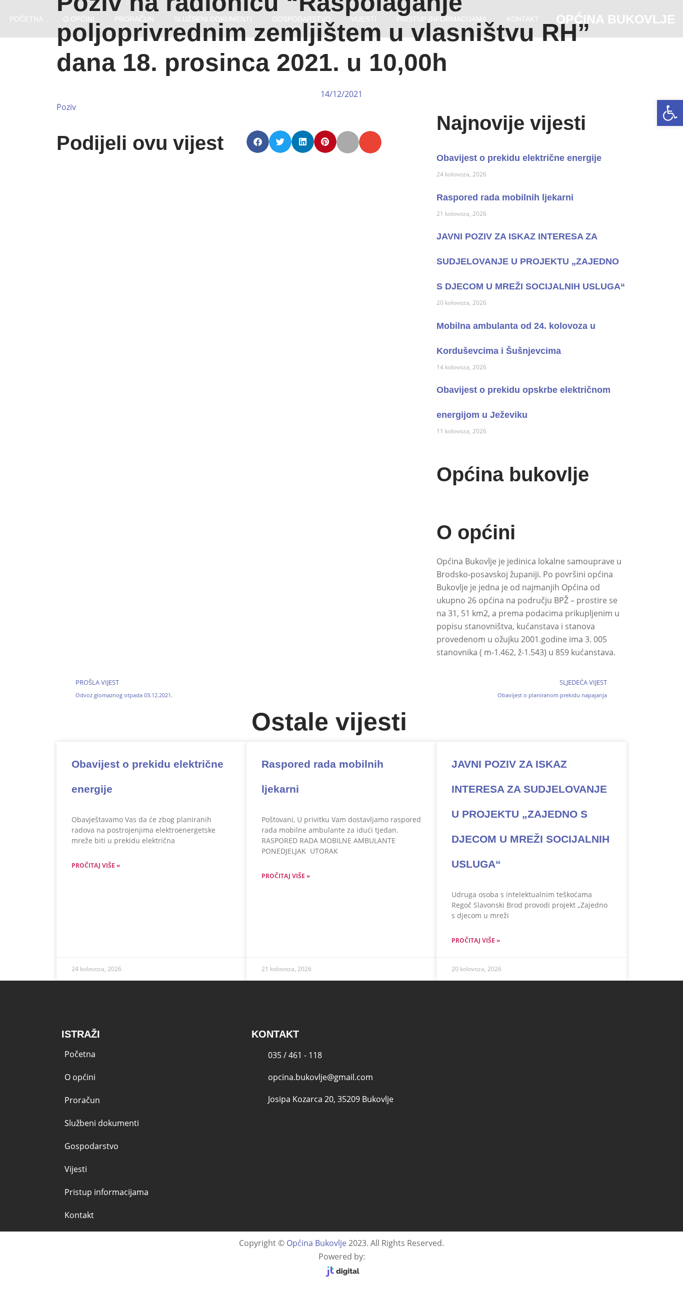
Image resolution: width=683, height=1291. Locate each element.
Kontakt (522, 19)
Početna (80, 1054)
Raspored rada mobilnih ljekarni (505, 197)
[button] (670, 113)
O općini (78, 19)
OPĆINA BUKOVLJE (616, 19)
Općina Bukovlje (316, 1243)
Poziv (66, 106)
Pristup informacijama (441, 19)
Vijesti (363, 19)
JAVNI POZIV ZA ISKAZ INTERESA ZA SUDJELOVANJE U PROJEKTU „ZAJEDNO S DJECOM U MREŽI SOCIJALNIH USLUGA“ (530, 261)
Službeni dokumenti (213, 19)
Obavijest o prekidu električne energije (519, 158)
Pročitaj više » (96, 865)
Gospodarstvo (301, 19)
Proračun (134, 19)
